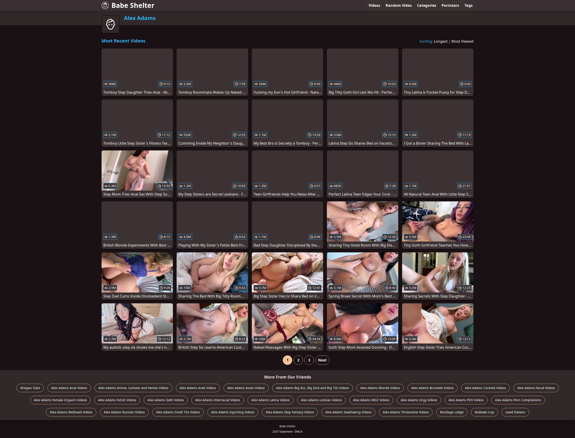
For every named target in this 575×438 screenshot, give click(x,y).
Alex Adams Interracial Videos (217, 400)
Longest (441, 41)
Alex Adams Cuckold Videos (485, 388)
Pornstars (450, 5)
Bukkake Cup (484, 412)
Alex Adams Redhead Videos (71, 412)
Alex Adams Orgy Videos (419, 400)
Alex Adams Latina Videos (270, 400)
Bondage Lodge (452, 412)
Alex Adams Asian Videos (246, 388)
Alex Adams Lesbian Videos (321, 400)
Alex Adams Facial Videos (536, 388)
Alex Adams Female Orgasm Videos (60, 400)
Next (322, 360)
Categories (426, 5)
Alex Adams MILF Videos (371, 400)
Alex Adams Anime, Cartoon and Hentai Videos (133, 388)
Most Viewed (462, 41)
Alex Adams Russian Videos (124, 412)
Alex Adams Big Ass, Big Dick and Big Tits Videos (312, 388)
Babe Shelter (133, 5)
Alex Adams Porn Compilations (518, 400)
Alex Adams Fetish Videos (117, 400)
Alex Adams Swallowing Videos (348, 412)
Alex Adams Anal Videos (69, 388)
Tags (468, 5)
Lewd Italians (515, 412)
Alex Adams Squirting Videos (232, 412)
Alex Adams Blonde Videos (380, 388)
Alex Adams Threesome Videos (406, 412)
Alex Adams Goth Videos (166, 400)
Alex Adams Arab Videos (198, 388)
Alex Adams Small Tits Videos (178, 412)
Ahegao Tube (30, 388)
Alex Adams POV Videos (466, 400)
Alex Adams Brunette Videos (432, 388)
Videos (374, 5)
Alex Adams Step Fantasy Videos (290, 412)
